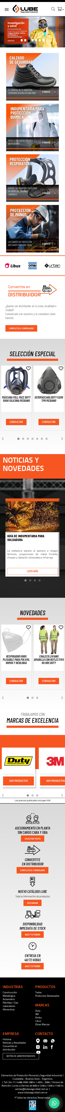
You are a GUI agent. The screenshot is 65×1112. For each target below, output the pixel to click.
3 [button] (29, 41)
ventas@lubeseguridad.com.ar (31, 1089)
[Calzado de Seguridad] (32, 77)
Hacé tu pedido (32, 934)
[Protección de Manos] (32, 229)
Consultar (16, 422)
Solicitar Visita (33, 838)
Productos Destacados (47, 995)
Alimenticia (8, 1009)
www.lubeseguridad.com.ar (32, 1092)
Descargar (32, 902)
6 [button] (40, 41)
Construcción (10, 992)
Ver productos (18, 780)
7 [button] (44, 41)
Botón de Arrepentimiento (20, 1056)
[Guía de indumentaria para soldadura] (32, 515)
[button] (60, 8)
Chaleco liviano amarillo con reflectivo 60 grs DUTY (49, 659)
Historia (7, 1039)
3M (37, 1014)
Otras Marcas (42, 1024)
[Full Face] (32, 178)
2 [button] (26, 41)
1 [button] (22, 41)
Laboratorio (9, 1006)
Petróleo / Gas (10, 1002)
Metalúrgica (9, 995)
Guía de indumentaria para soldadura (25, 538)
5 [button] (37, 41)
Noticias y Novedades (14, 1042)
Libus (38, 1021)
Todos (38, 992)
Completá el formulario (21, 328)
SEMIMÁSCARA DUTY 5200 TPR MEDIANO (48, 399)
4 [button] (33, 41)
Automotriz (9, 999)
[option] (32, 31)
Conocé (46, 91)
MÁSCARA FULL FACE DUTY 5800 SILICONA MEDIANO (16, 399)
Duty (37, 1010)
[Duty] (18, 761)
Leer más (32, 571)
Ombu (38, 1017)
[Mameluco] (32, 127)
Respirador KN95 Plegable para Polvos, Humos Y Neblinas (16, 659)
